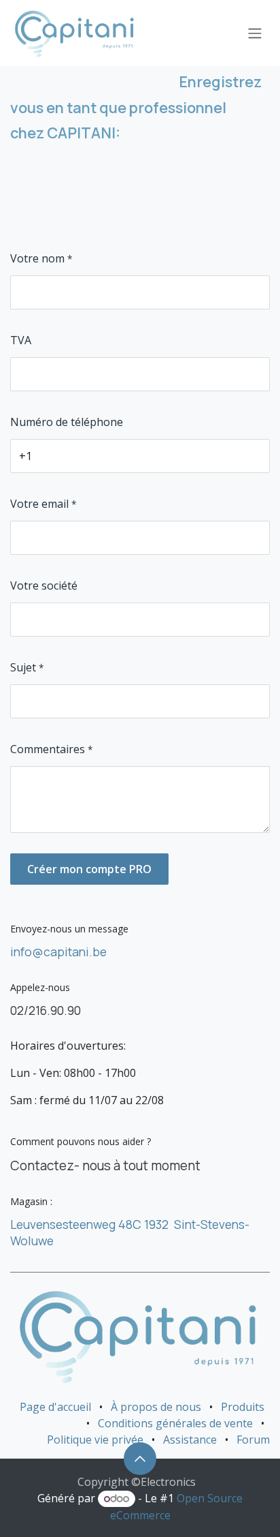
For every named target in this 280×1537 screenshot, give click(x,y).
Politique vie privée (95, 1439)
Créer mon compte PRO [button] (89, 869)
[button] (140, 1458)
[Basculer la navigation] (255, 33)
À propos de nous (156, 1406)
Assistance (190, 1439)
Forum (253, 1439)
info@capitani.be (58, 951)
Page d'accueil (55, 1406)
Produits (242, 1406)
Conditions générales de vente (175, 1423)
